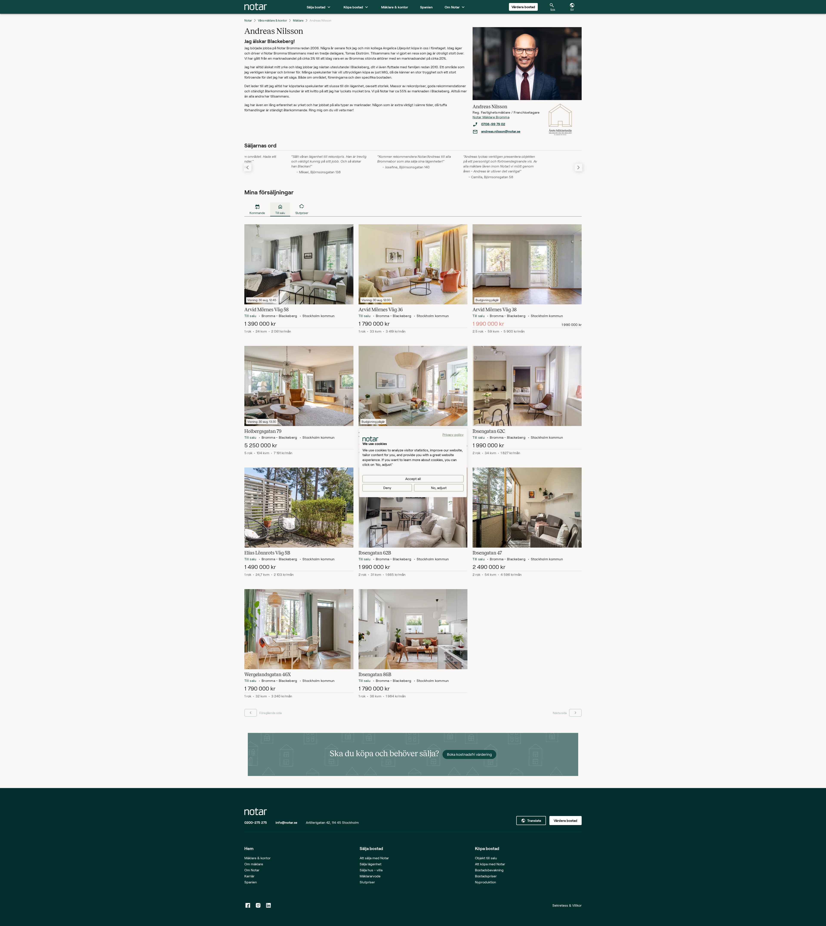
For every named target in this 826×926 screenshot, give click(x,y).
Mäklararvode (370, 876)
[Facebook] (247, 905)
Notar (248, 20)
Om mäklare (253, 864)
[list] (508, 128)
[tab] (255, 7)
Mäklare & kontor (257, 858)
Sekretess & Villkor (567, 905)
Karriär (249, 876)
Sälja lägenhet (370, 864)
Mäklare (298, 20)
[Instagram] (258, 905)
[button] (578, 167)
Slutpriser (367, 882)
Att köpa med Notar (490, 864)
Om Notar (251, 870)
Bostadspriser (486, 876)
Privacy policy (453, 434)
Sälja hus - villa (371, 870)
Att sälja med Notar (374, 858)
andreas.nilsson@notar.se (500, 131)
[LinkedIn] (268, 905)
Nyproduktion (485, 882)
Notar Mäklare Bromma (491, 117)
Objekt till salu (486, 858)
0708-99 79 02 (493, 124)
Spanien (250, 882)
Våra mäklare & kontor (272, 20)
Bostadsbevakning (489, 870)
